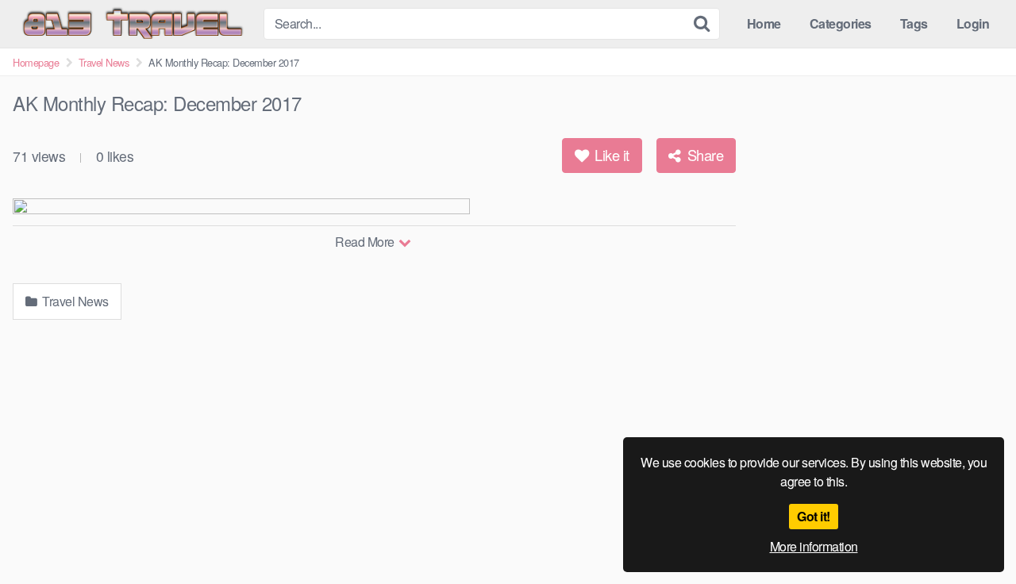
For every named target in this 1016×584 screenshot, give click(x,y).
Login (973, 23)
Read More (366, 241)
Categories (841, 23)
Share (703, 154)
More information (814, 546)
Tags (914, 23)
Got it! (813, 516)
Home (764, 23)
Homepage (36, 62)
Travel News (104, 62)
